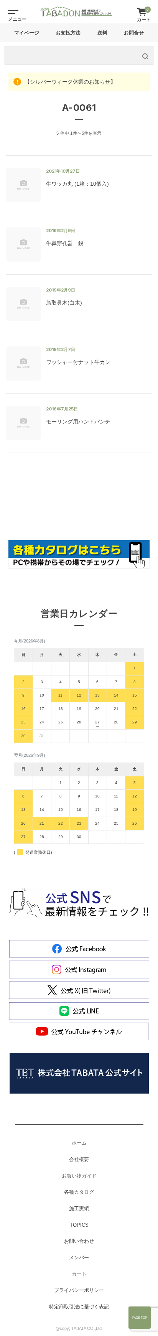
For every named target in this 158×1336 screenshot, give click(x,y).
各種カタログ (79, 1192)
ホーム (79, 1143)
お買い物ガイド (79, 1176)
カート (79, 1274)
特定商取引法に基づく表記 (79, 1307)
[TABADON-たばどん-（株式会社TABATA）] (76, 11)
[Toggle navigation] (11, 11)
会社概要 (79, 1159)
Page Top (139, 1318)
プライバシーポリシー (79, 1290)
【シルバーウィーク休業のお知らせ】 (69, 82)
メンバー (79, 1257)
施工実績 (79, 1208)
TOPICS (79, 1225)
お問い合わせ (79, 1241)
